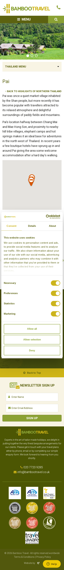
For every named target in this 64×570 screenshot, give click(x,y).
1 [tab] (27, 55)
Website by (32, 563)
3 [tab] (36, 55)
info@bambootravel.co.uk (33, 472)
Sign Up (32, 418)
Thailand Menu (15, 66)
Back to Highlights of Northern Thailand (34, 91)
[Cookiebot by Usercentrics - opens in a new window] (46, 217)
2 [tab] (32, 55)
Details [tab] (32, 225)
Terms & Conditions (24, 557)
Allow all (32, 328)
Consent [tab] (11, 225)
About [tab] (52, 225)
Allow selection (32, 339)
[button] (31, 182)
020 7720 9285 (33, 467)
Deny (32, 350)
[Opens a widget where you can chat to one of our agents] (52, 564)
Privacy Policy (43, 557)
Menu (26, 19)
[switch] (55, 293)
